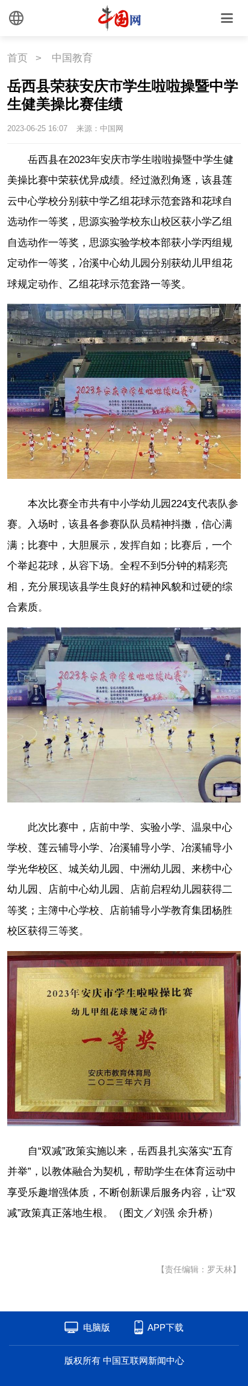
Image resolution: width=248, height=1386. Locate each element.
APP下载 (165, 1327)
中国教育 (72, 58)
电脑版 (96, 1327)
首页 (17, 58)
